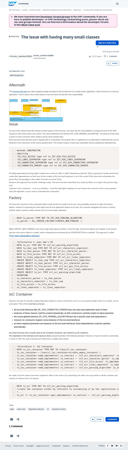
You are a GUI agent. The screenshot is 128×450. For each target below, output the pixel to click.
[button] (108, 63)
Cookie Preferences (80, 446)
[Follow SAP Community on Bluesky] (112, 446)
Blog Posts (77, 10)
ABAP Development (16, 75)
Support (66, 446)
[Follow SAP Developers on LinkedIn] (121, 446)
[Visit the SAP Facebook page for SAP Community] (108, 446)
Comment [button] (112, 419)
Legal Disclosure (43, 446)
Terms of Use (18, 446)
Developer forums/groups (55, 16)
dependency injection (36, 409)
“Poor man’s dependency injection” (24, 236)
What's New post (30, 25)
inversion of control (58, 409)
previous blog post (20, 91)
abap (12, 409)
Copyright (30, 446)
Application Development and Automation (57, 10)
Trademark (56, 446)
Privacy (8, 446)
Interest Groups (35, 10)
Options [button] (97, 47)
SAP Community (14, 10)
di (48, 409)
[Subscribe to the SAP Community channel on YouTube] (117, 446)
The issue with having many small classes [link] (97, 10)
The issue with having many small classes (60, 37)
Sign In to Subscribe (107, 43)
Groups (24, 10)
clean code (21, 409)
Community (23, 4)
